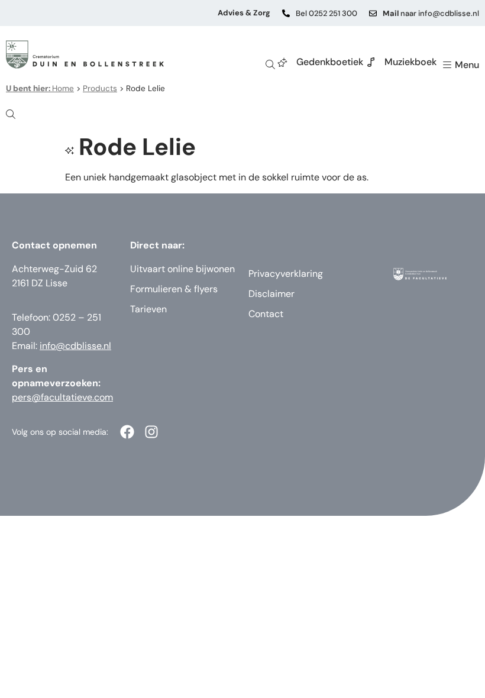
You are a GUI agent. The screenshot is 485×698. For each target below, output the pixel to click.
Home (40, 88)
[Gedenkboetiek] (282, 62)
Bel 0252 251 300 (326, 13)
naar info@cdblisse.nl (431, 13)
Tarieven (148, 309)
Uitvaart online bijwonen (182, 269)
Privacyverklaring (285, 273)
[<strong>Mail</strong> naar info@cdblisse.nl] (373, 13)
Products (100, 88)
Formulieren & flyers (174, 289)
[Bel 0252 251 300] (286, 13)
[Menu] (447, 65)
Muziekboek (410, 62)
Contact (265, 314)
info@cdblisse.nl (75, 346)
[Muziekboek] (371, 62)
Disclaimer (271, 293)
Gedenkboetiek (329, 62)
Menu (467, 65)
